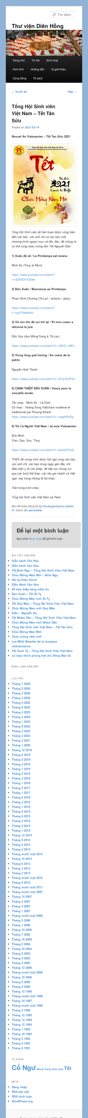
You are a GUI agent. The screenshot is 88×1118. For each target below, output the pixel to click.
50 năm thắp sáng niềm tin (30, 589)
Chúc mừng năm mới (27, 636)
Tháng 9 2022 (21, 726)
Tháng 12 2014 (22, 835)
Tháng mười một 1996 (27, 1005)
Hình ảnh (18, 69)
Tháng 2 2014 (21, 849)
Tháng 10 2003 (22, 949)
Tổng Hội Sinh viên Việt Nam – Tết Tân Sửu (42, 627)
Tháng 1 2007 (21, 911)
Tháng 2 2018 (21, 778)
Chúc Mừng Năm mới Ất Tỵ (31, 598)
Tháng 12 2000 (22, 967)
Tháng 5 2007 (21, 901)
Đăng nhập (19, 1087)
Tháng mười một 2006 (27, 915)
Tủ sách (38, 78)
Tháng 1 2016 (21, 807)
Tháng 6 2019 (21, 755)
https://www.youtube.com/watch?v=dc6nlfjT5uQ (43, 450)
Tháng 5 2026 (21, 688)
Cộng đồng (19, 78)
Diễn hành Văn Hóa (25, 561)
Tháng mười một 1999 (27, 996)
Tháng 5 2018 (21, 773)
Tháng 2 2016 (21, 802)
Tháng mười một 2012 (27, 878)
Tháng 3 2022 (21, 731)
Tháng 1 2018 (21, 783)
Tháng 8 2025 (21, 702)
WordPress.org (22, 1101)
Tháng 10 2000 (22, 977)
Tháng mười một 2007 (27, 892)
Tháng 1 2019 (21, 769)
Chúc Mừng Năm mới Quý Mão (33, 608)
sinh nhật (57, 1069)
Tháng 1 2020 (21, 745)
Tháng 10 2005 (22, 930)
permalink (35, 510)
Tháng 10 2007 (22, 896)
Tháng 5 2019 (21, 759)
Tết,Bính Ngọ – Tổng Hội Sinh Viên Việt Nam (43, 570)
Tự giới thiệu (58, 69)
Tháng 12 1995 (22, 1015)
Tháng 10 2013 (22, 859)
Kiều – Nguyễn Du (24, 613)
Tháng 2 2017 (21, 788)
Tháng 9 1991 (21, 1048)
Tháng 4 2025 (21, 712)
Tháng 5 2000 (21, 982)
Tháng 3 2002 (21, 963)
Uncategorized (51, 506)
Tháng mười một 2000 (27, 972)
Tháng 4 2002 (21, 958)
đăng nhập (35, 538)
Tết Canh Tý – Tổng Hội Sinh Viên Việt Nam (42, 651)
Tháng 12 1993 (22, 1024)
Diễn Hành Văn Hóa (25, 584)
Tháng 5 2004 (21, 944)
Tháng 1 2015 (21, 830)
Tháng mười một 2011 (27, 887)
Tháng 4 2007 (21, 906)
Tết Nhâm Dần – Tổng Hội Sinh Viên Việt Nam (44, 617)
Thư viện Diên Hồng (38, 26)
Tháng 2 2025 (21, 717)
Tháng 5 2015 (21, 821)
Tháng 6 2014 (21, 840)
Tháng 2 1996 (21, 1010)
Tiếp (71, 92)
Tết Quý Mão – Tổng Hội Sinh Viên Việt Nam (43, 603)
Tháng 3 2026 (21, 693)
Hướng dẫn (37, 69)
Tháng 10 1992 (22, 1034)
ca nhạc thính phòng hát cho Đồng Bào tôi (41, 655)
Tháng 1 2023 (21, 721)
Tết (67, 1068)
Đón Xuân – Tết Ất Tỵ (26, 594)
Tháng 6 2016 (21, 797)
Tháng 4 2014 (21, 844)
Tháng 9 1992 (21, 1038)
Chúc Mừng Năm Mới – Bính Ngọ (35, 575)
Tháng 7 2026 (21, 684)
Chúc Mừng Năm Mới (27, 632)
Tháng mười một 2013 (27, 854)
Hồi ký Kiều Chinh (24, 580)
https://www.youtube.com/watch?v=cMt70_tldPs (43, 345)
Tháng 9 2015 (21, 811)
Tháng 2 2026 (21, 698)
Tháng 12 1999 (22, 991)
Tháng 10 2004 (22, 939)
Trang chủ (19, 60)
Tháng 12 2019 (22, 750)
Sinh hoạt (52, 60)
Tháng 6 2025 (21, 707)
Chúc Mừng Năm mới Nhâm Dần (34, 622)
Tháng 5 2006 (21, 920)
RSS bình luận (22, 1096)
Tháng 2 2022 (21, 736)
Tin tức (36, 60)
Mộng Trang (44, 1069)
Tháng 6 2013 (21, 863)
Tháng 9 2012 (21, 882)
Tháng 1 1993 (21, 1029)
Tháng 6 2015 (21, 816)
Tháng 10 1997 (22, 1001)
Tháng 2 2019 (21, 764)
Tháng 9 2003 (21, 953)
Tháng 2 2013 (21, 873)
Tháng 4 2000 (21, 986)
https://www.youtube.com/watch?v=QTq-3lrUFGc (44, 379)
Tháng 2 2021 (21, 740)
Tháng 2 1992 (21, 1043)
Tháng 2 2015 (21, 826)
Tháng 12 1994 (22, 1020)
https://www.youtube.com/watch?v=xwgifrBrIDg (42, 416)
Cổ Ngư (24, 1067)
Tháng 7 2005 (21, 934)
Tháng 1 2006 (21, 925)
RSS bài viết (20, 1092)
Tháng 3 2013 (21, 868)
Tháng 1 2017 (21, 792)
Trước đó (19, 92)
